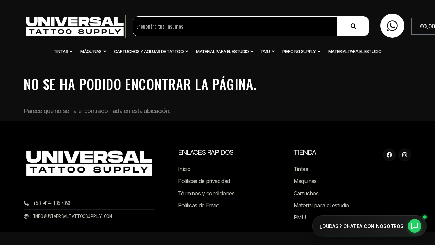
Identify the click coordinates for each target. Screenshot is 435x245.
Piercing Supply (299, 51)
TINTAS (61, 51)
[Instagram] (404, 154)
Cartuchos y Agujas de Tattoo (149, 51)
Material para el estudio (222, 51)
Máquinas (90, 51)
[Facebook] (389, 154)
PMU (265, 51)
